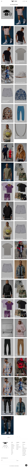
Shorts (12, 450)
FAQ (22, 445)
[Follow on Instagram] (4, 447)
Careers (17, 449)
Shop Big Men (12, 445)
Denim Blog (23, 455)
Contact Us (17, 444)
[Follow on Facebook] (2, 447)
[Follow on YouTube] (6, 447)
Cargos (12, 451)
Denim (12, 449)
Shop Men (12, 444)
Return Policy (24, 449)
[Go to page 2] (19, 437)
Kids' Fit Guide (24, 451)
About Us (17, 445)
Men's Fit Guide (24, 450)
